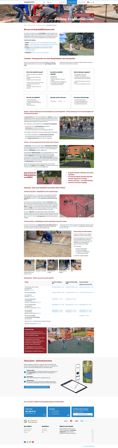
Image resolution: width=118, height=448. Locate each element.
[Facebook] (25, 442)
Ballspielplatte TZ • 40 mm (57, 310)
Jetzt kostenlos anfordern (82, 414)
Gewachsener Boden (30, 51)
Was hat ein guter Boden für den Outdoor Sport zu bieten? (41, 46)
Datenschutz (44, 430)
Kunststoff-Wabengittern (73, 226)
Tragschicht (35, 195)
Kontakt (25, 432)
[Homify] (27, 442)
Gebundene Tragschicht (30, 49)
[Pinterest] (33, 442)
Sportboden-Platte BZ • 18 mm (58, 287)
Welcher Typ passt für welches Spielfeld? (40, 52)
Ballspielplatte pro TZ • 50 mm (85, 311)
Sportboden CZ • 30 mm (84, 315)
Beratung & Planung (31, 25)
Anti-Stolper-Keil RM (30, 216)
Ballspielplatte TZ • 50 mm (57, 311)
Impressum (44, 429)
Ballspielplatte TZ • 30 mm (57, 299)
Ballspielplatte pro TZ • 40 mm (85, 310)
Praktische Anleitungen (41, 25)
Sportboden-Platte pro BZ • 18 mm (86, 287)
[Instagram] (30, 442)
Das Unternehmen (28, 429)
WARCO (25, 25)
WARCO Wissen (30, 347)
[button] (88, 2)
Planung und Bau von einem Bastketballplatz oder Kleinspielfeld (43, 42)
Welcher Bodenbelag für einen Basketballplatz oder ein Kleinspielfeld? (44, 44)
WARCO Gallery (27, 430)
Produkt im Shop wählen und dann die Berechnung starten (36, 387)
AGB (43, 432)
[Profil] (91, 2)
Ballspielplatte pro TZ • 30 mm (58, 304)
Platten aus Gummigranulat (41, 148)
